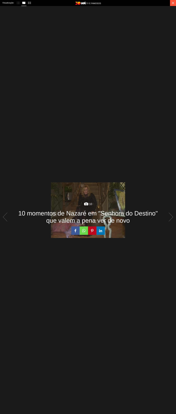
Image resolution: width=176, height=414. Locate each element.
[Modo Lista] (18, 2)
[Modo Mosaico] (29, 2)
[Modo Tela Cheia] (24, 2)
